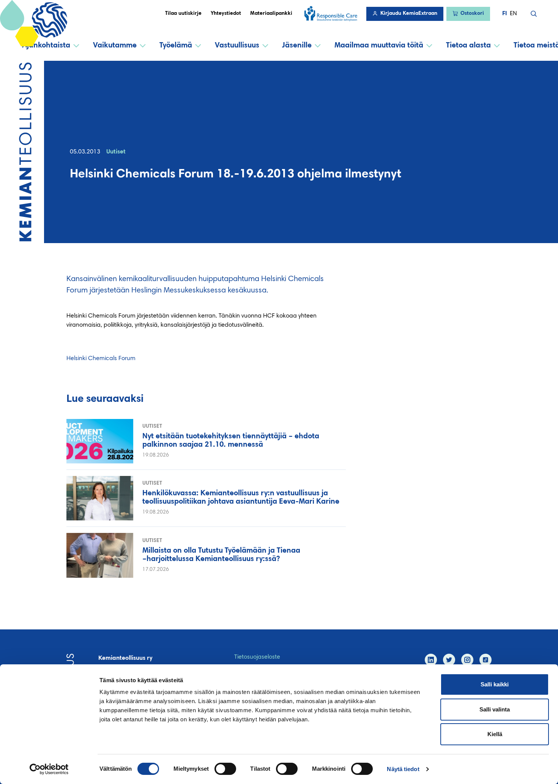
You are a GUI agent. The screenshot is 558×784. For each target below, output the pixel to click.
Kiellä (494, 734)
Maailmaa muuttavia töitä (378, 45)
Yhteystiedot (226, 13)
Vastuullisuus (237, 45)
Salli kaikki (495, 684)
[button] (534, 13)
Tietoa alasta (468, 45)
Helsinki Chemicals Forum (101, 359)
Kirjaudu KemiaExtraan (408, 13)
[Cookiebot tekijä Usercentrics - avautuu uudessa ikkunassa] (49, 769)
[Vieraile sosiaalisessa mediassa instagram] (467, 660)
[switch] (225, 769)
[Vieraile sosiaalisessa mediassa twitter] (449, 660)
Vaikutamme (115, 45)
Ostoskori (472, 13)
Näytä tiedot (403, 769)
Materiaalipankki (271, 13)
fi (504, 14)
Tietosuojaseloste (257, 657)
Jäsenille (297, 45)
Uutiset (116, 152)
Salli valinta (494, 709)
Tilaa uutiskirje (183, 13)
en (513, 14)
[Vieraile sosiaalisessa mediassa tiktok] (485, 660)
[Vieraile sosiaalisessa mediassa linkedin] (431, 660)
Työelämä (175, 45)
